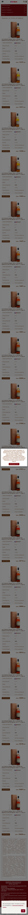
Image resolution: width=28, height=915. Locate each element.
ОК (23, 910)
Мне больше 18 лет (14, 464)
